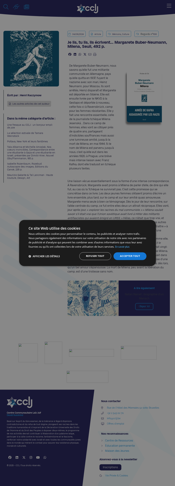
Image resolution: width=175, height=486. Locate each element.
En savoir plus (122, 246)
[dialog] (87, 243)
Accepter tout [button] (130, 256)
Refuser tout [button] (95, 256)
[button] (44, 256)
